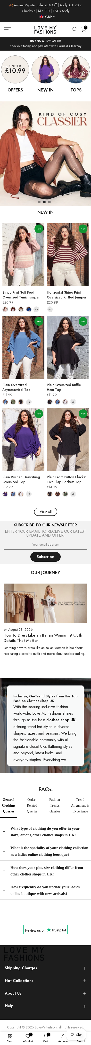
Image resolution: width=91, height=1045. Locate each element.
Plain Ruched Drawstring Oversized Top (21, 479)
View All (45, 512)
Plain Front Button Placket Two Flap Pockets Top (66, 479)
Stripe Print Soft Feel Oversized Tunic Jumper (21, 295)
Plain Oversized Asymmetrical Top (16, 387)
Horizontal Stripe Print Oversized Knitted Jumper (66, 295)
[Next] (86, 69)
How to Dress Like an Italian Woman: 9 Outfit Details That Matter (44, 637)
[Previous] (4, 69)
